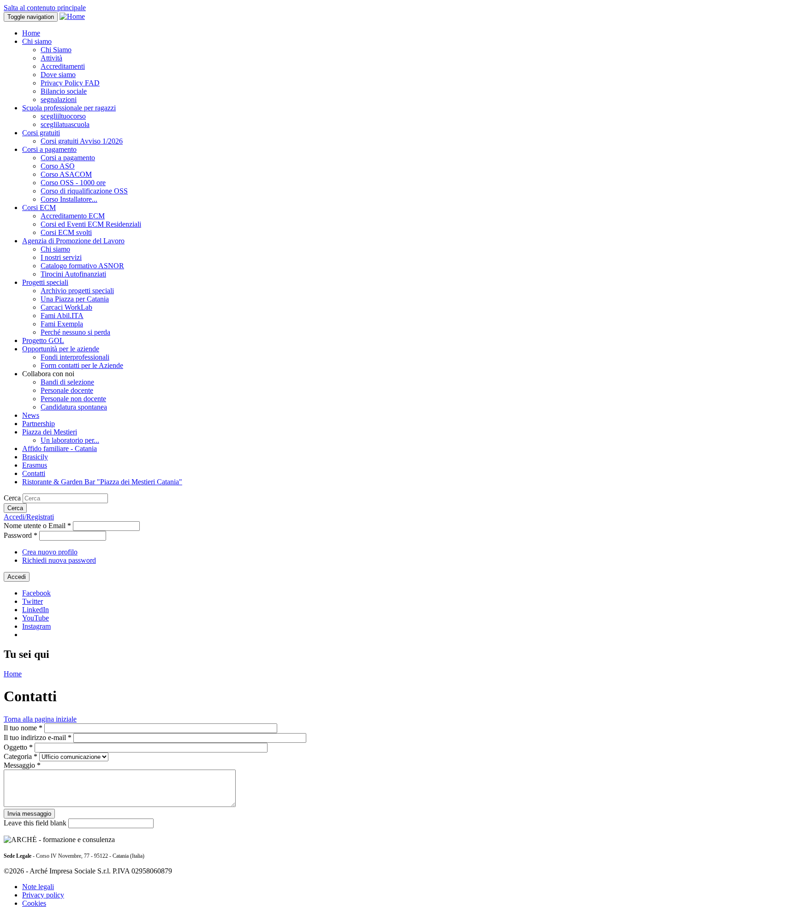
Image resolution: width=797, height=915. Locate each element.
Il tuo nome (23, 728)
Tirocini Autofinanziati (73, 274)
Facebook (36, 593)
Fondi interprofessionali (75, 357)
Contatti (33, 473)
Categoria (20, 756)
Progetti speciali (45, 282)
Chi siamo (37, 41)
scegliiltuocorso (63, 116)
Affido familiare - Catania (59, 448)
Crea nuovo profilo (49, 552)
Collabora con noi (48, 374)
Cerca (13, 498)
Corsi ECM (39, 207)
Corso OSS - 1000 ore (73, 183)
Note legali (38, 887)
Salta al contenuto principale (45, 8)
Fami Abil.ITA (62, 315)
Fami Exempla (62, 324)
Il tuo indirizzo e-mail (37, 737)
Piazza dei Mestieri (49, 432)
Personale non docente (73, 399)
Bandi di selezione (67, 382)
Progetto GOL (43, 340)
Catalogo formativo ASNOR (82, 266)
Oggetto (18, 747)
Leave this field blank (36, 823)
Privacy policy (43, 895)
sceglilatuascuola (65, 124)
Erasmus (34, 465)
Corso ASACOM (66, 174)
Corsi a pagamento (49, 149)
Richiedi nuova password (59, 560)
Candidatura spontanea (74, 407)
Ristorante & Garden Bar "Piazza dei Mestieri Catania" (102, 482)
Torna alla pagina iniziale (40, 719)
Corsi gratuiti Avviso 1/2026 (82, 141)
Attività (51, 58)
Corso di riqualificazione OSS (84, 191)
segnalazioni (59, 99)
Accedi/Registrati (29, 517)
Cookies (34, 903)
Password (20, 535)
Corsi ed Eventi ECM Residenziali (91, 224)
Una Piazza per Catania (75, 299)
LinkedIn (35, 610)
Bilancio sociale (64, 91)
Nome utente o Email (37, 526)
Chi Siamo (56, 50)
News (30, 415)
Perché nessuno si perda (75, 332)
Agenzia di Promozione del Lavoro (73, 241)
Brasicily (35, 457)
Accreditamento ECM (73, 216)
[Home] (72, 16)
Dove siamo (58, 74)
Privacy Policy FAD (70, 83)
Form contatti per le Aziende (82, 365)
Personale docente (67, 390)
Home (31, 33)
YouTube (35, 618)
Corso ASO (58, 166)
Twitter (32, 601)
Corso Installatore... (69, 199)
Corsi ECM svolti (66, 232)
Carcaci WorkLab (66, 307)
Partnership (38, 423)
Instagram (36, 626)
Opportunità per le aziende (60, 349)
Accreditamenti (63, 66)
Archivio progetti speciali (77, 291)
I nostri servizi (61, 257)
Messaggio (22, 765)
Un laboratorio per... (70, 440)
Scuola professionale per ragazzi (69, 108)
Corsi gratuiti (41, 133)
